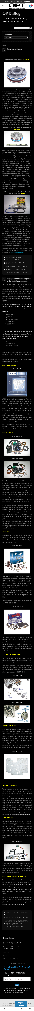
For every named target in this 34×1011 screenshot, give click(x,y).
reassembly (8, 926)
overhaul (21, 924)
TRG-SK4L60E (17, 546)
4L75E (24, 262)
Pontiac (22, 272)
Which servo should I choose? (10, 958)
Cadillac (18, 269)
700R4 (7, 263)
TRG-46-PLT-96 (17, 751)
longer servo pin (13, 272)
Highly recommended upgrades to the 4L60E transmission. (19, 279)
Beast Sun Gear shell (9, 884)
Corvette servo (13, 271)
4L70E (20, 262)
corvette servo (23, 889)
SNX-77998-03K (17, 702)
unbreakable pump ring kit (12, 887)
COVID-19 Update (7, 952)
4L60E (13, 262)
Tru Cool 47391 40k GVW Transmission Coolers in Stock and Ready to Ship (12, 948)
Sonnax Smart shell (24, 884)
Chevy (7, 271)
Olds (18, 272)
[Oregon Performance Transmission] (17, 6)
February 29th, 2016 (16, 257)
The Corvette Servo (14, 49)
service (17, 926)
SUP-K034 (23, 193)
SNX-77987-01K (17, 675)
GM (10, 263)
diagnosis (23, 921)
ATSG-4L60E (17, 369)
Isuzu (6, 272)
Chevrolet (22, 269)
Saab (25, 272)
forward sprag (12, 889)
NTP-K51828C (25, 59)
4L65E (16, 262)
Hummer (24, 271)
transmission (8, 927)
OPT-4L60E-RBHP (17, 458)
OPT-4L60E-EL (17, 841)
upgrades (14, 927)
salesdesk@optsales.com (17, 252)
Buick (13, 269)
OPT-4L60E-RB (17, 436)
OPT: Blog (11, 13)
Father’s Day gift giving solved (10, 955)
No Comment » (20, 259)
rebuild (13, 926)
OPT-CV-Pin (16, 129)
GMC (21, 271)
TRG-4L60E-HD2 (17, 606)
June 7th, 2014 (14, 912)
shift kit (21, 926)
